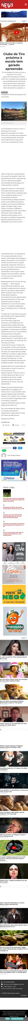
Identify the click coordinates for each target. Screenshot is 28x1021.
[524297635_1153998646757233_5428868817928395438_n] (14, 470)
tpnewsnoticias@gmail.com (14, 984)
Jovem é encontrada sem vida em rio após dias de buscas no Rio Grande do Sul (13, 534)
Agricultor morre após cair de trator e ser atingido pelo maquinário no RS (14, 525)
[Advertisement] (14, 158)
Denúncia (4, 92)
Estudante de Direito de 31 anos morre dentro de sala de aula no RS (13, 508)
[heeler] (14, 439)
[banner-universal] (14, 14)
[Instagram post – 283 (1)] (14, 553)
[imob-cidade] (14, 575)
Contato (24, 995)
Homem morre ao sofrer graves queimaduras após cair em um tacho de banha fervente (12, 516)
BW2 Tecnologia (18, 988)
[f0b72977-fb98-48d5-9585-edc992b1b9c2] (14, 595)
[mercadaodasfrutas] (15, 621)
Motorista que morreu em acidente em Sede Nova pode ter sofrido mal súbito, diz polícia (13, 500)
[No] (26, 1015)
